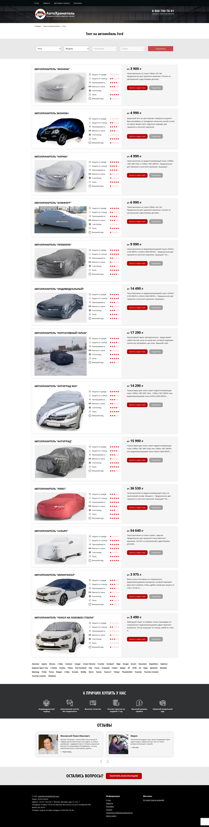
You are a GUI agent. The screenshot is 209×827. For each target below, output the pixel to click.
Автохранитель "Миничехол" (54, 574)
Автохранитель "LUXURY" (51, 531)
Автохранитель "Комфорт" (52, 202)
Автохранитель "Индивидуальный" (59, 289)
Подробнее (156, 88)
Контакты (78, 3)
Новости (46, 3)
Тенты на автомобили (51, 26)
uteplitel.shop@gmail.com (48, 796)
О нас (36, 3)
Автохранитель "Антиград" (53, 441)
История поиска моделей (153, 800)
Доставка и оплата (62, 3)
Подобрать (160, 48)
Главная (38, 26)
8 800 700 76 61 (163, 11)
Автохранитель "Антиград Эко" (56, 386)
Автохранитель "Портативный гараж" (60, 333)
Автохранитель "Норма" (51, 156)
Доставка (110, 806)
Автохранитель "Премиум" (52, 244)
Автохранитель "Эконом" (52, 69)
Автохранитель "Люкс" (50, 488)
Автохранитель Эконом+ (51, 113)
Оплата (109, 809)
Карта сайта (111, 816)
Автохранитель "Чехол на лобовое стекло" (64, 617)
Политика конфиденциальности (119, 813)
